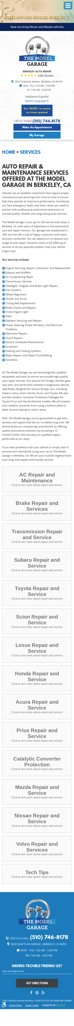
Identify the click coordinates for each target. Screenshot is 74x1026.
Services (30, 152)
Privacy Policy (15, 1005)
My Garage (37, 135)
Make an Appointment (37, 127)
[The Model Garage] (37, 51)
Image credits (32, 1005)
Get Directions (37, 983)
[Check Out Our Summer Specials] (37, 11)
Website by (53, 1005)
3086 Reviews (46, 75)
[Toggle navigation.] (68, 5)
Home (8, 152)
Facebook (31, 993)
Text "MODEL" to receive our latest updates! (37, 110)
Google (37, 993)
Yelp (43, 993)
